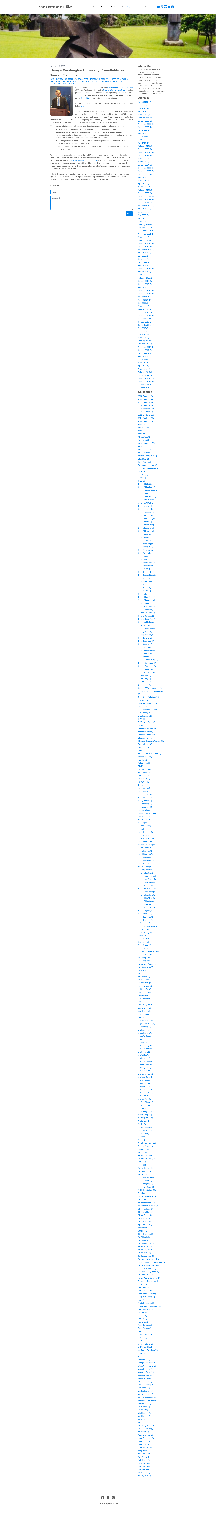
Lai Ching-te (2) (144, 992)
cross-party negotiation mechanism (84, 160)
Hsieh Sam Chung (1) (146, 845)
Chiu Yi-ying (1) (144, 647)
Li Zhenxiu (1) (143, 1030)
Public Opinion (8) (145, 1168)
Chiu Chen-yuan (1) (146, 641)
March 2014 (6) (144, 369)
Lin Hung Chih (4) (145, 1061)
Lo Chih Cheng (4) (145, 1102)
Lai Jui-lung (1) (144, 1002)
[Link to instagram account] (113, 1497)
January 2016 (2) (145, 312)
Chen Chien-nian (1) (146, 528)
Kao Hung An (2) (144, 958)
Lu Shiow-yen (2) (145, 1112)
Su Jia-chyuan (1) (145, 1253)
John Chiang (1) (144, 945)
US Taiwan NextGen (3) (147, 1347)
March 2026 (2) (144, 115)
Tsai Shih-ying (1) (145, 1319)
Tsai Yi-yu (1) (143, 1322)
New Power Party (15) (147, 1143)
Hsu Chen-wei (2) (145, 851)
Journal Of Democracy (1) (148, 951)
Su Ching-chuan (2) (146, 1243)
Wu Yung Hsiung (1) (146, 1429)
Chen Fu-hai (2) (144, 541)
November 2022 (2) (146, 199)
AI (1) (140, 431)
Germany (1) (143, 785)
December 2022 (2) (146, 196)
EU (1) (140, 750)
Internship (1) (143, 929)
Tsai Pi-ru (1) (143, 1316)
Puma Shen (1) (144, 1174)
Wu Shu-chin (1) (144, 1422)
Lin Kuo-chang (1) (145, 1064)
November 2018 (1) (146, 268)
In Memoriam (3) (144, 923)
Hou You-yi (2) (144, 820)
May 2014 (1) (143, 363)
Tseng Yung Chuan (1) (147, 1331)
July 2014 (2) (143, 360)
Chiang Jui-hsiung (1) (146, 622)
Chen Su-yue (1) (144, 569)
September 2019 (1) (146, 262)
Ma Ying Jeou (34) (145, 1118)
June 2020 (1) (143, 259)
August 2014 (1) (144, 356)
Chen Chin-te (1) (144, 534)
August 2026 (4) (144, 102)
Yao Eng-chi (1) (144, 1454)
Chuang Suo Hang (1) (147, 666)
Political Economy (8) (146, 1155)
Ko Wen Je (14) (144, 980)
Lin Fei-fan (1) (143, 1055)
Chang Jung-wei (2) (146, 503)
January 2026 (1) (145, 121)
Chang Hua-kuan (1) (146, 500)
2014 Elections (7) (145, 406)
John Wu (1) (143, 948)
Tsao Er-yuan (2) (144, 1328)
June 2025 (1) (143, 140)
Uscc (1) (141, 1353)
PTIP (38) (142, 1165)
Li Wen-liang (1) (144, 1027)
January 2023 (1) (145, 193)
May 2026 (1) (143, 108)
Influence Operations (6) (147, 926)
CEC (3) (141, 481)
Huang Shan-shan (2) (146, 892)
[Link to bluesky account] (169, 6)
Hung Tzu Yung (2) (145, 917)
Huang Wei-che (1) (145, 904)
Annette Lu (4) (143, 440)
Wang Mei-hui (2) (145, 1375)
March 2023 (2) (144, 187)
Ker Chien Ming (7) (145, 967)
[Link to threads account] (172, 6)
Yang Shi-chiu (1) (145, 1444)
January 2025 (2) (145, 149)
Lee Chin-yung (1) (145, 1005)
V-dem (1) (142, 1356)
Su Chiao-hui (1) (144, 1237)
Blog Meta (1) (143, 459)
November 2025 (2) (146, 124)
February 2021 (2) (145, 240)
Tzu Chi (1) (142, 1338)
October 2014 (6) (145, 350)
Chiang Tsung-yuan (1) (147, 628)
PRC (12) (142, 1162)
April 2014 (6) (143, 366)
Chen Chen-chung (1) (146, 519)
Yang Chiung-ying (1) (146, 1441)
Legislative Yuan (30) (146, 1024)
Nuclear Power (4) (145, 1146)
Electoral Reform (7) (146, 738)
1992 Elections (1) (145, 396)
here (82, 106)
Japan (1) (142, 936)
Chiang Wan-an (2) (145, 635)
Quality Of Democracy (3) (148, 1177)
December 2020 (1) (146, 243)
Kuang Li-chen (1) (145, 986)
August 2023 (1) (144, 177)
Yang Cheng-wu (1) (146, 1438)
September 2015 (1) (146, 325)
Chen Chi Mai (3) (145, 522)
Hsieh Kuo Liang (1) (146, 835)
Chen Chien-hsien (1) (146, 525)
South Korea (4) (144, 1221)
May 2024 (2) (143, 159)
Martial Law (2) (144, 1121)
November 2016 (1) (146, 294)
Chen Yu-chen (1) (145, 588)
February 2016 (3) (145, 309)
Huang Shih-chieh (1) (146, 895)
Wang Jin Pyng (69, 83)
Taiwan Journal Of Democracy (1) (151, 1262)
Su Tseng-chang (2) (146, 1256)
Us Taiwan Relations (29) (148, 1350)
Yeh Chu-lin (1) (144, 1460)
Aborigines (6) (143, 427)
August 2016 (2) (144, 300)
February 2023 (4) (145, 190)
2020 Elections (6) (145, 412)
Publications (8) (144, 1171)
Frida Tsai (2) (143, 776)
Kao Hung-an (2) (144, 961)
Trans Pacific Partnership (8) (149, 1306)
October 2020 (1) (145, 246)
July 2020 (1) (143, 256)
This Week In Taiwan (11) (148, 1294)
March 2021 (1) (144, 237)
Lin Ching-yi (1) (144, 1052)
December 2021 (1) (146, 231)
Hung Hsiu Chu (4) (145, 914)
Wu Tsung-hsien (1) (146, 1426)
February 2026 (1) (145, 118)
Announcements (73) (146, 443)
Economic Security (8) (147, 728)
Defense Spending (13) (147, 703)
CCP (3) (141, 471)
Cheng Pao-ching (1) (146, 606)
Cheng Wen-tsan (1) (146, 610)
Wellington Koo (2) (145, 1391)
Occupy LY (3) (143, 1149)
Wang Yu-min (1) (144, 1378)
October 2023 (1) (145, 174)
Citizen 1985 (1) (144, 676)
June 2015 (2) (143, 331)
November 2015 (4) (146, 319)
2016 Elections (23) (146, 409)
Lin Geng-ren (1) (144, 1058)
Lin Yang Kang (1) (145, 1077)
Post (129, 213)
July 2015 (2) (143, 328)
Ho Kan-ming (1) (144, 810)
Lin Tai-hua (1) (144, 1071)
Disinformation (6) (145, 716)
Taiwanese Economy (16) (148, 1281)
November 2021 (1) (146, 234)
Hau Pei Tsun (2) (145, 798)
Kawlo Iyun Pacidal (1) (147, 964)
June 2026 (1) (143, 105)
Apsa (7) (141, 446)
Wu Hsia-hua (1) (144, 1413)
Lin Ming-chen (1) (145, 1068)
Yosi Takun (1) (144, 1463)
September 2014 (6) (146, 353)
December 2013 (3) (146, 378)
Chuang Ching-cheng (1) (148, 660)
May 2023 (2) (143, 181)
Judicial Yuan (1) (145, 955)
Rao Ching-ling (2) (145, 1184)
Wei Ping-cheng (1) (146, 1385)
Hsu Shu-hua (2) (144, 867)
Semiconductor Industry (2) (149, 1206)
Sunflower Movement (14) (148, 1259)
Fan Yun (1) (142, 760)
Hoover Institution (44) (147, 813)
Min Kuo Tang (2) (145, 1130)
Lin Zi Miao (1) (144, 1083)
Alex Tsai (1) (143, 434)
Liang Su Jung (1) (145, 1036)
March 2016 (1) (144, 306)
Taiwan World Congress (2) (149, 1278)
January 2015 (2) (145, 344)
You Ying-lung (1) (145, 1469)
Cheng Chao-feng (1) (146, 597)
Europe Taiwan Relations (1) (149, 754)
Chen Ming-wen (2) (145, 550)
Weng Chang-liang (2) (147, 1397)
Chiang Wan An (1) (145, 632)
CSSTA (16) (143, 700)
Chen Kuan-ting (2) (145, 544)
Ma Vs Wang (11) (145, 1115)
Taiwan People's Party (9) (148, 1265)
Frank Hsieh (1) (144, 769)
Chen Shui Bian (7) (145, 566)
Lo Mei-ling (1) (144, 1105)
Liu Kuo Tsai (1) (144, 1099)
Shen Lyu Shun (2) (145, 1212)
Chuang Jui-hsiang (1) (147, 663)
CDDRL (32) (143, 475)
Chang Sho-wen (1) (146, 512)
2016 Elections (56, 79)
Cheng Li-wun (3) (145, 603)
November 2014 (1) (146, 347)
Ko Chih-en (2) (144, 977)
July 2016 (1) (143, 303)
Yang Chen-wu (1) (145, 1435)
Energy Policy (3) (145, 744)
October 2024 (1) (145, 155)
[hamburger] (76, 6)
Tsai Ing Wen (55, 83)
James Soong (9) (145, 933)
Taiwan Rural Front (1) (147, 1269)
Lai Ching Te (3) (144, 989)
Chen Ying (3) (143, 584)
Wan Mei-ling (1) (144, 1360)
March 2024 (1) (144, 162)
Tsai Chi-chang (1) (145, 1309)
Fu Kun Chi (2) (144, 779)
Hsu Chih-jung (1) (145, 857)
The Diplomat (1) (145, 1290)
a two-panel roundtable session (120, 87)
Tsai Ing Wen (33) (145, 1312)
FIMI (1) (141, 766)
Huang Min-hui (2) (145, 885)
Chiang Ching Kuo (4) (147, 619)
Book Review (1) (144, 462)
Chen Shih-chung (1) (146, 562)
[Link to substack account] (165, 6)
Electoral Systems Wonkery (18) (151, 741)
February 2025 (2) (145, 146)
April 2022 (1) (143, 218)
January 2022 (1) (145, 228)
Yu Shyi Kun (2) (144, 1476)
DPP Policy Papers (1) (147, 722)
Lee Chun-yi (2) (144, 1011)
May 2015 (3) (143, 334)
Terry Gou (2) (143, 1284)
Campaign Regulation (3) (148, 468)
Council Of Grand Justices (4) (150, 688)
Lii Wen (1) (142, 1042)
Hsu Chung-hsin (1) (146, 860)
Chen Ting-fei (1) (145, 572)
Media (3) (142, 1124)
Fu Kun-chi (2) (144, 782)
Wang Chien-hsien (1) (147, 1363)
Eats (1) (141, 725)
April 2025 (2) (143, 143)
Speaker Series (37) (146, 1225)
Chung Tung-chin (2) (146, 672)
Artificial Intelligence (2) (147, 456)
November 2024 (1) (146, 152)
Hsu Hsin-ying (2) (145, 863)
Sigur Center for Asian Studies (115, 90)
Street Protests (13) (145, 1234)
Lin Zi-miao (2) (144, 1086)
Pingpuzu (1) (143, 1152)
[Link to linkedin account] (162, 6)
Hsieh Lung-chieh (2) (146, 841)
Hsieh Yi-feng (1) (145, 848)
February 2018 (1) (145, 278)
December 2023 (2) (146, 168)
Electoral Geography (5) (147, 735)
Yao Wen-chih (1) (145, 1457)
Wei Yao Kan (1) (144, 1388)
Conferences (71, 79)
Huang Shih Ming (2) (146, 898)
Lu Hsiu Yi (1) (143, 1108)
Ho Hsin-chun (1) (145, 807)
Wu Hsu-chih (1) (144, 1416)
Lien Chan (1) (143, 1039)
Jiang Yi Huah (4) (145, 939)
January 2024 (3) (145, 165)
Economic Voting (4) (146, 732)
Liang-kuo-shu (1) (145, 1033)
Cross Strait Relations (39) (148, 697)
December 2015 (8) (146, 316)
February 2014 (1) (145, 372)
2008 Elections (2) (145, 399)
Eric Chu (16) (143, 747)
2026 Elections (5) (145, 421)
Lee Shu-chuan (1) (145, 1014)
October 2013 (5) (145, 385)
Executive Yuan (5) (145, 757)
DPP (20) (142, 719)
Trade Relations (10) (146, 1303)
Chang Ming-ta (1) (145, 509)
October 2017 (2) (145, 284)
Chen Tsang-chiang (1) (147, 575)
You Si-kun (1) (144, 1466)
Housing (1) (142, 823)
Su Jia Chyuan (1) (145, 1250)
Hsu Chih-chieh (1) (145, 854)
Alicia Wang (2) (144, 437)
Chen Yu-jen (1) (144, 591)
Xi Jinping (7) (143, 1432)
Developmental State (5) (148, 710)
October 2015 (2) (145, 322)
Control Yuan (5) (144, 685)
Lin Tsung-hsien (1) (145, 1074)
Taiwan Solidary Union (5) (148, 1272)
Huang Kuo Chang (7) (147, 879)
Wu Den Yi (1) (143, 1410)
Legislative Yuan (57, 81)
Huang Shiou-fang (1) (146, 901)
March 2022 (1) (144, 221)
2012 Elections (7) (145, 402)
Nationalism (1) (144, 1134)
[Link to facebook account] (102, 1497)
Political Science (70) (146, 1159)
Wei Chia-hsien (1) (145, 1382)
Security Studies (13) (146, 1203)
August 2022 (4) (144, 209)
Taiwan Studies (72, 81)
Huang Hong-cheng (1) (147, 876)
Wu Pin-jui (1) (143, 1419)
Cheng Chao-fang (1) (146, 594)
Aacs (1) (141, 424)
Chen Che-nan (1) (145, 515)
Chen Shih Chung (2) (146, 559)
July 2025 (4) (143, 137)
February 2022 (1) (145, 225)
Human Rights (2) (145, 911)
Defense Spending (120, 79)
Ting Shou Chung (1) (146, 1297)
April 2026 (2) (143, 111)
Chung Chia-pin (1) (145, 669)
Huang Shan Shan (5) (147, 889)
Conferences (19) (145, 682)
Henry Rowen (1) (145, 801)
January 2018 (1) (145, 281)
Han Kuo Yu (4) (144, 788)
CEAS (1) (142, 478)
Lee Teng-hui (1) (144, 1017)
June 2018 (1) (143, 275)
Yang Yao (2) (143, 1451)
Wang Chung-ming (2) (147, 1366)
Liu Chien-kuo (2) (145, 1096)
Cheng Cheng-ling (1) (146, 600)
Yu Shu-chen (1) (144, 1473)
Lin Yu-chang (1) (144, 1080)
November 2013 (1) (146, 382)
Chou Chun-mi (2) (145, 654)
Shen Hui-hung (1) (145, 1209)
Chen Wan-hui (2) (145, 578)
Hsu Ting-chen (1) (145, 870)
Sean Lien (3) (143, 1199)
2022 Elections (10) (146, 415)
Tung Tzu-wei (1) (145, 1334)
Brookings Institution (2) (147, 465)
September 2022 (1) (146, 206)
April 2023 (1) (143, 184)
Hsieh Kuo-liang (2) (146, 838)
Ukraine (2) (142, 1341)
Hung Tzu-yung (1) (145, 920)
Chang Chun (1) (144, 493)
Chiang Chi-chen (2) (146, 616)
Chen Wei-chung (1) (146, 581)
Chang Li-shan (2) (145, 506)
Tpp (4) (141, 1300)
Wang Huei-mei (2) (145, 1369)
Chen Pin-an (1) (144, 556)
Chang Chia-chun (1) (146, 487)
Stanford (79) (143, 1228)
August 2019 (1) (144, 265)
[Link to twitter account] (108, 1497)
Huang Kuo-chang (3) (146, 882)
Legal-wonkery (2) (145, 1020)
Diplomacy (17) (144, 713)
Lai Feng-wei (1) (144, 995)
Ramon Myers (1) (145, 1181)
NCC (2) (141, 1140)
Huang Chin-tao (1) (145, 873)
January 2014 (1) (145, 375)
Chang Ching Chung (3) (147, 490)
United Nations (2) (145, 1344)
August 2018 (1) (144, 272)
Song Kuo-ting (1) (145, 1218)
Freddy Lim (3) (144, 772)
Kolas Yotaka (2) (144, 983)
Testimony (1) (143, 1287)
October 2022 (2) (145, 203)
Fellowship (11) (144, 763)
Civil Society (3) (144, 679)
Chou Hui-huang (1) (146, 657)
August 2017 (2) (144, 287)
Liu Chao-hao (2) (145, 1090)
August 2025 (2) (144, 133)
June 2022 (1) (143, 212)
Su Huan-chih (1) (145, 1247)
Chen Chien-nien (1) (146, 531)
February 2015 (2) (145, 341)
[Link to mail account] (158, 6)
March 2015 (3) (144, 338)
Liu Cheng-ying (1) (145, 1093)
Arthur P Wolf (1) (144, 453)
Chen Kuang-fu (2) (145, 547)
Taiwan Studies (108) (146, 1275)
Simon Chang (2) (145, 1215)
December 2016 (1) (146, 290)
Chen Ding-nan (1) (145, 537)
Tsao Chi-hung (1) (145, 1325)
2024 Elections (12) (146, 418)
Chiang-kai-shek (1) (146, 625)
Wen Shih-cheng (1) (146, 1394)
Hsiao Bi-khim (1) (145, 829)
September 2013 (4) (146, 388)
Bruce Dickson (86, 98)
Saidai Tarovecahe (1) (147, 1196)
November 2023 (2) (146, 171)
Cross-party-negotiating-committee (94, 79)
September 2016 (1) (146, 297)
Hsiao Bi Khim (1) (145, 826)
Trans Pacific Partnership (111, 81)
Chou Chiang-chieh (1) (147, 650)
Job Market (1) (144, 942)
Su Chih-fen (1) (144, 1240)
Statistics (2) (143, 1231)
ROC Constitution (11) (147, 1190)
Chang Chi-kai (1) (145, 484)
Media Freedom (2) (145, 1127)
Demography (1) (144, 706)
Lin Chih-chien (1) (145, 1049)
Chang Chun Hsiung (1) (147, 497)
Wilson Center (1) (145, 1404)
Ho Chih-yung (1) (145, 804)
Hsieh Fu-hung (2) (145, 832)
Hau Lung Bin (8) (145, 794)
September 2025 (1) (146, 130)
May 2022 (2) (143, 215)
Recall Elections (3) (146, 1187)
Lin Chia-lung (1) (145, 1046)
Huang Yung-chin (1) (146, 907)
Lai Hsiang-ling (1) (145, 998)
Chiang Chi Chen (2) (146, 613)
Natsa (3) (141, 1137)
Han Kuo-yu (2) (144, 791)
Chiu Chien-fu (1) (145, 644)
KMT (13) (142, 970)
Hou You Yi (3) (144, 816)
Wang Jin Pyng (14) (146, 1372)
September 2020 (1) (146, 250)
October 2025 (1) (145, 127)
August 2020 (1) (144, 253)
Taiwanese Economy (89, 81)
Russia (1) (142, 1193)
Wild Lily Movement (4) (147, 1400)
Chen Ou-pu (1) (144, 553)
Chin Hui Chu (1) (145, 638)
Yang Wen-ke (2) (145, 1447)
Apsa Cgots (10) (144, 449)
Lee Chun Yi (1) (144, 1008)
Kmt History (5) (144, 973)
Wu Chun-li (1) (144, 1407)
